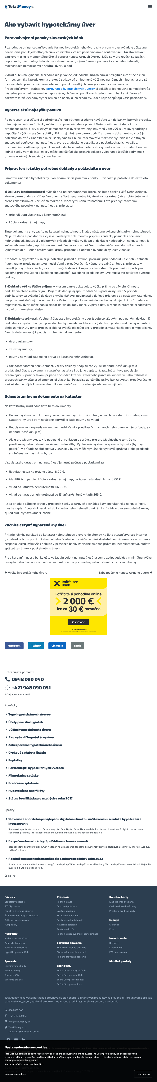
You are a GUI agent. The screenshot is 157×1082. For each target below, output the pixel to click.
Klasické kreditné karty (121, 901)
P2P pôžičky (11, 924)
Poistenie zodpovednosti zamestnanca (77, 933)
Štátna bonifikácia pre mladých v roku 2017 (40, 798)
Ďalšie (8, 875)
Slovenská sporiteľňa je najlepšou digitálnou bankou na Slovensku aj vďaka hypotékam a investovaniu (74, 821)
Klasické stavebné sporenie (71, 947)
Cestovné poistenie (67, 906)
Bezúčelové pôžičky (15, 901)
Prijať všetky (143, 1073)
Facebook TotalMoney (8, 1040)
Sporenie (10, 961)
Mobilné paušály (120, 961)
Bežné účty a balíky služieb (71, 970)
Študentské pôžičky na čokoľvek (21, 915)
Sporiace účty (12, 975)
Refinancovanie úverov (17, 920)
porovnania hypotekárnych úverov (70, 88)
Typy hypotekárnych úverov (29, 714)
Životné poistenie (66, 910)
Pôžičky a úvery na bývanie (19, 910)
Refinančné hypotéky (16, 947)
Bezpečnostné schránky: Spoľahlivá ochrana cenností (48, 841)
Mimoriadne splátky (23, 775)
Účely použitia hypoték (25, 722)
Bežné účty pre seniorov (70, 984)
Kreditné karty (118, 897)
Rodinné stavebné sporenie (71, 956)
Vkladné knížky (12, 970)
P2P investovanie (118, 952)
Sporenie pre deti (14, 979)
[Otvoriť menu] (150, 6)
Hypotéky (11, 933)
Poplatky (15, 760)
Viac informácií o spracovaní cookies (24, 1064)
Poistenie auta (64, 901)
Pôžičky (10, 897)
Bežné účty (64, 965)
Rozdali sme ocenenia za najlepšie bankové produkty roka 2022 (55, 858)
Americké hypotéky (15, 943)
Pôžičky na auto (13, 906)
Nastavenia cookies (15, 1073)
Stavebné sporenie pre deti (71, 952)
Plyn (111, 929)
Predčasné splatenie (23, 783)
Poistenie (63, 897)
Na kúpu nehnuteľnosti (17, 938)
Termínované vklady (15, 965)
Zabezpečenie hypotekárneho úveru (124, 572)
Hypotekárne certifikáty (26, 790)
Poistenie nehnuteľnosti (70, 920)
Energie (114, 919)
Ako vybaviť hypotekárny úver (31, 737)
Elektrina (114, 924)
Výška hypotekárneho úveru (27, 572)
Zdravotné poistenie (67, 915)
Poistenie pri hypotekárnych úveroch (36, 768)
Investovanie (118, 938)
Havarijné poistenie (67, 924)
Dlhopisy (114, 943)
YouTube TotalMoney (16, 1040)
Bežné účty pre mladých (70, 975)
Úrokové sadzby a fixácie (27, 752)
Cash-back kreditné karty (122, 906)
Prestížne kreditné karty (122, 910)
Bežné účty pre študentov (70, 979)
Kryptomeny (115, 947)
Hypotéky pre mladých (17, 952)
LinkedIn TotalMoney (24, 1040)
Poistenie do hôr (65, 929)
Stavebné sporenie (69, 942)
